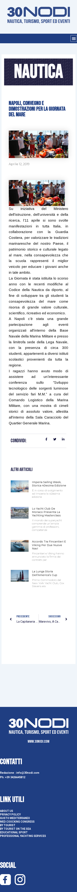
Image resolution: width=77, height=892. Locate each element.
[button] (73, 38)
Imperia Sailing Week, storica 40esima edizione (49, 483)
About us (6, 810)
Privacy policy (10, 814)
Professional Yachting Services (23, 835)
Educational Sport (14, 832)
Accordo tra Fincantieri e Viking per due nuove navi (49, 545)
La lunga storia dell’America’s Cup (44, 573)
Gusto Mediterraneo (15, 818)
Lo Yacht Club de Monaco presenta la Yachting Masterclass (46, 512)
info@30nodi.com (28, 772)
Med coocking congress (17, 821)
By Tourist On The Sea (15, 828)
